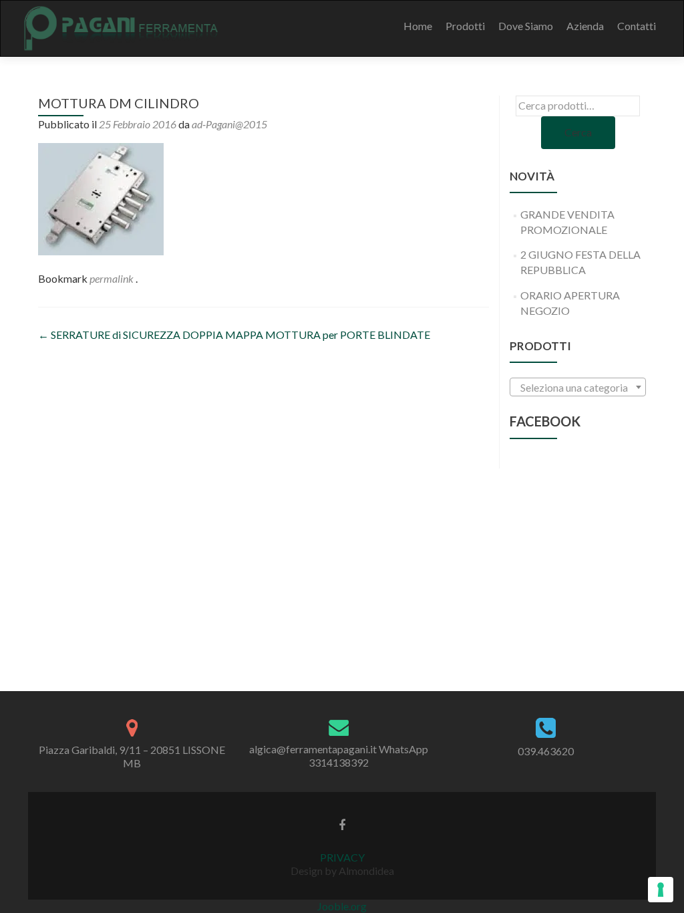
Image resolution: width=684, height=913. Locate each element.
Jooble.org (342, 906)
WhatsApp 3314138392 (368, 756)
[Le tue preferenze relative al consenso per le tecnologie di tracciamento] (660, 889)
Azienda (585, 25)
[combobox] (578, 387)
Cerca (578, 132)
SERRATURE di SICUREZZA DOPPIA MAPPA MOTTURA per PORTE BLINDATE (234, 334)
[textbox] (577, 387)
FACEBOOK (545, 421)
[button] (101, 199)
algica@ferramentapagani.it (313, 749)
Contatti (636, 25)
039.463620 (546, 751)
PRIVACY (342, 857)
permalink (113, 278)
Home (417, 25)
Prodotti (465, 25)
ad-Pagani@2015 (229, 124)
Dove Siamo (525, 25)
